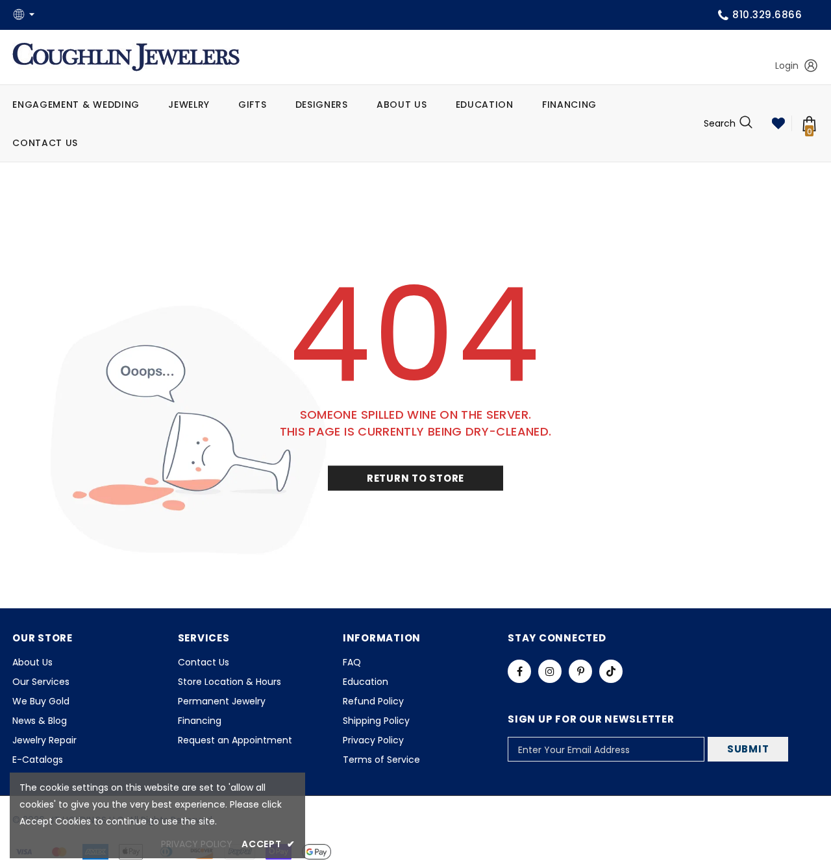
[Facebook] (519, 671)
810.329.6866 (767, 14)
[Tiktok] (611, 671)
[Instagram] (550, 671)
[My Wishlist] (778, 123)
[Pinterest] (580, 671)
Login (787, 65)
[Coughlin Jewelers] (126, 57)
